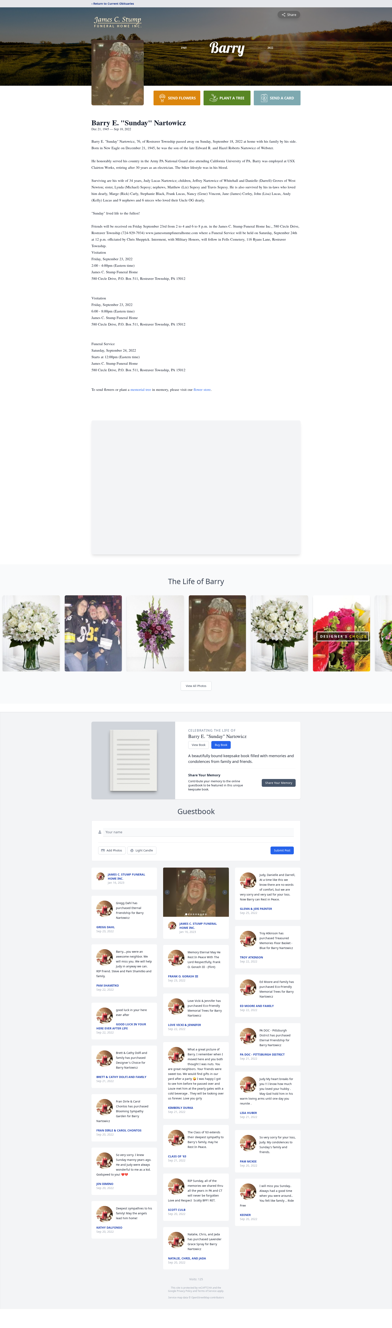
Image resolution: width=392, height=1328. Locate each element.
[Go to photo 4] (193, 914)
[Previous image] (167, 892)
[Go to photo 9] (206, 914)
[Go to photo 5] (196, 914)
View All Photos (196, 686)
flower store (202, 389)
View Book (198, 745)
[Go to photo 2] (188, 914)
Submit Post (282, 850)
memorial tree (140, 389)
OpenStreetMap (200, 1297)
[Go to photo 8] (203, 914)
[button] (196, 892)
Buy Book (221, 745)
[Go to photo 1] (186, 914)
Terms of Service (207, 1291)
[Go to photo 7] (201, 914)
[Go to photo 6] (198, 914)
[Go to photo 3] (191, 914)
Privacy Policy (184, 1291)
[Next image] (224, 892)
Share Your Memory (278, 783)
